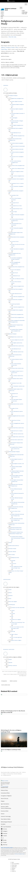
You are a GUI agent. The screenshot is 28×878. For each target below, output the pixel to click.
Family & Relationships (6, 808)
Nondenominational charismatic (17, 149)
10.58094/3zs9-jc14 (7, 775)
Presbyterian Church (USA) (16, 383)
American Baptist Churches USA (17, 339)
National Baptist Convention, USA (17, 463)
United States (4, 49)
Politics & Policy (4, 790)
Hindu (10, 598)
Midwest (3, 47)
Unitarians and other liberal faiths (18, 607)
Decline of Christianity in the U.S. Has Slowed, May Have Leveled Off (13, 711)
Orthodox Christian (12, 548)
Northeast (8, 47)
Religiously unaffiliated (8, 649)
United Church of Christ (15, 420)
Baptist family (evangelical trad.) (18, 98)
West (17, 47)
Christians (5, 85)
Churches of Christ (14, 241)
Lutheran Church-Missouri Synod (17, 168)
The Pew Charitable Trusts (19, 854)
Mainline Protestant (12, 333)
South (12, 47)
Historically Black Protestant (14, 451)
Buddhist (10, 595)
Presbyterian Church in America (17, 183)
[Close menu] (21, 8)
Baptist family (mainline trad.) (17, 336)
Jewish (10, 589)
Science (2, 813)
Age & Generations (5, 804)
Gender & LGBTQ (4, 806)
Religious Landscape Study (10, 9)
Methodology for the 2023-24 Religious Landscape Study (11, 731)
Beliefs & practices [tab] (13, 681)
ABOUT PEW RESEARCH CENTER (7, 847)
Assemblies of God (14, 195)
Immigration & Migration (6, 795)
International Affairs (5, 793)
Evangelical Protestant (13, 95)
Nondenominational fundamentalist (18, 146)
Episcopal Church (14, 393)
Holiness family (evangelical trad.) (18, 266)
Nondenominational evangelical (17, 143)
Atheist (10, 659)
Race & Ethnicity (4, 798)
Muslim (10, 592)
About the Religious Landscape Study (11, 749)
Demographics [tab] (4, 681)
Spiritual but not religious (16, 619)
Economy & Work (4, 811)
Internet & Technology (6, 816)
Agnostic (10, 662)
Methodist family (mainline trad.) (18, 345)
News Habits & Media (5, 819)
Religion (2, 801)
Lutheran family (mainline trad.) (18, 368)
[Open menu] (26, 4)
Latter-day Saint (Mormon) (14, 545)
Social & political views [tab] (5, 684)
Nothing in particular (13, 665)
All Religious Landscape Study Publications (12, 767)
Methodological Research (6, 821)
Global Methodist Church (16, 132)
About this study (12, 37)
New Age (13, 631)
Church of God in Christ (15, 511)
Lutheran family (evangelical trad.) (18, 165)
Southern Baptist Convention (16, 101)
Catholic (10, 542)
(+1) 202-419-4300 (4, 786)
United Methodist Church (16, 348)
